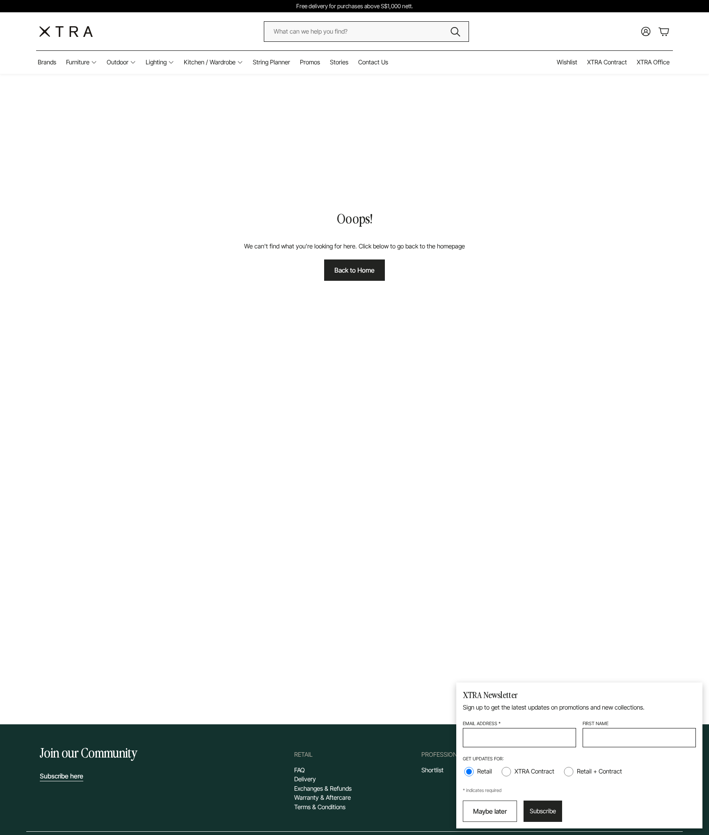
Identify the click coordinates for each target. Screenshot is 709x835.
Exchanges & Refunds (323, 788)
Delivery (305, 779)
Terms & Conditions (319, 807)
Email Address (482, 723)
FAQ (299, 770)
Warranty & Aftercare (322, 797)
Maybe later (490, 811)
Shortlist (432, 770)
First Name (595, 723)
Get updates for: (483, 759)
